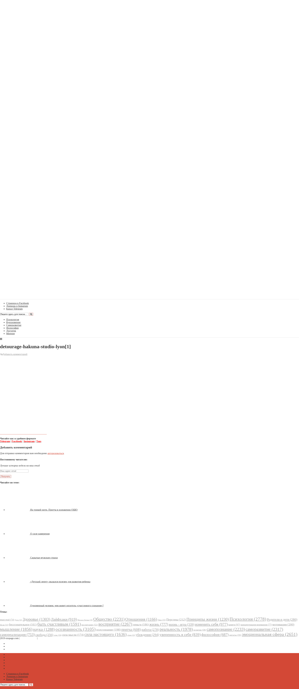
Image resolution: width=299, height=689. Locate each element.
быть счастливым (59, 624)
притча (131, 629)
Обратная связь (28, 638)
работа (150, 629)
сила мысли (73, 634)
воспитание (89, 625)
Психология (12, 319)
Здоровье (36, 619)
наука (44, 629)
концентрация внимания (256, 624)
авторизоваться (55, 453)
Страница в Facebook (17, 643)
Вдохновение (13, 322)
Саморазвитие (13, 325)
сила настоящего (105, 634)
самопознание (226, 629)
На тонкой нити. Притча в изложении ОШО (54, 509)
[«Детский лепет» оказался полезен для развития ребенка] (18, 581)
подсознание (108, 629)
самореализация (17, 634)
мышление (16, 629)
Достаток (11, 330)
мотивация (283, 624)
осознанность (75, 629)
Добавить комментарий (14, 354)
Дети (18, 620)
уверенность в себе (180, 634)
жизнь (158, 624)
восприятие (115, 624)
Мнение (10, 333)
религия (199, 630)
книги (234, 624)
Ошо (162, 620)
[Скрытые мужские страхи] (18, 557)
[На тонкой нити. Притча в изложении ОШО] (18, 509)
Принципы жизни (207, 619)
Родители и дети (282, 619)
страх (131, 635)
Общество (109, 619)
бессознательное (23, 624)
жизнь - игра (181, 624)
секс (58, 635)
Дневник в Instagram (17, 646)
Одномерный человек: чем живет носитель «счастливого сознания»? (67, 605)
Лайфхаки (64, 619)
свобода (44, 634)
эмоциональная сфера (269, 634)
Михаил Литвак (85, 620)
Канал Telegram (14, 649)
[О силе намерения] (18, 533)
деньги (141, 624)
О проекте (43, 638)
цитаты (235, 635)
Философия (12, 328)
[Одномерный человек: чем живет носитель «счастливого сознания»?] (18, 605)
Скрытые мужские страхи (44, 557)
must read (7, 619)
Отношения (141, 619)
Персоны (176, 619)
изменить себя (211, 624)
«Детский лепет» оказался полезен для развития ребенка (60, 581)
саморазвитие (264, 629)
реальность (176, 629)
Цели (4, 625)
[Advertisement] (149, 378)
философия (215, 635)
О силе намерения (40, 533)
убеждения (147, 635)
